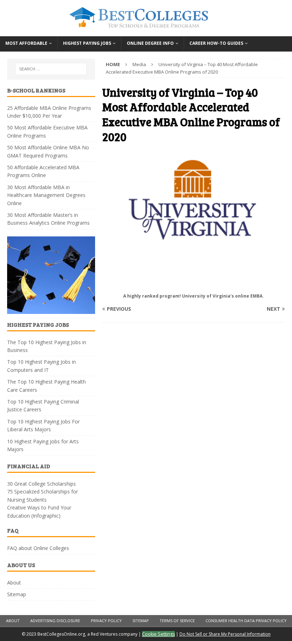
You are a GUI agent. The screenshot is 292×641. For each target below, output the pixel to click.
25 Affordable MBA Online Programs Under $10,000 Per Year (49, 112)
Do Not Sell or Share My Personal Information (225, 634)
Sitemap (16, 594)
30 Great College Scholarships (41, 483)
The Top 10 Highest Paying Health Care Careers (46, 385)
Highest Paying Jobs (87, 43)
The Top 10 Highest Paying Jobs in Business (46, 346)
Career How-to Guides (216, 43)
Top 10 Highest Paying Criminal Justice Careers (43, 405)
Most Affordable (26, 43)
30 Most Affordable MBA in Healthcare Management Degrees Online (46, 195)
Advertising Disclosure (55, 620)
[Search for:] (50, 69)
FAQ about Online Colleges (38, 548)
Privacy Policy (106, 620)
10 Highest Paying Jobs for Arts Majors (43, 445)
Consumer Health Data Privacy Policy (246, 620)
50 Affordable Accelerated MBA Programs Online (43, 171)
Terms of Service (177, 620)
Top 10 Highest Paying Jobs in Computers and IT (41, 365)
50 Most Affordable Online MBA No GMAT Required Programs (48, 151)
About (14, 582)
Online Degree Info (150, 43)
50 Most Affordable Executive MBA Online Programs (47, 131)
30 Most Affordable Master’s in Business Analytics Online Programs (48, 219)
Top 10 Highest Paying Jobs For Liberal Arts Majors (43, 425)
